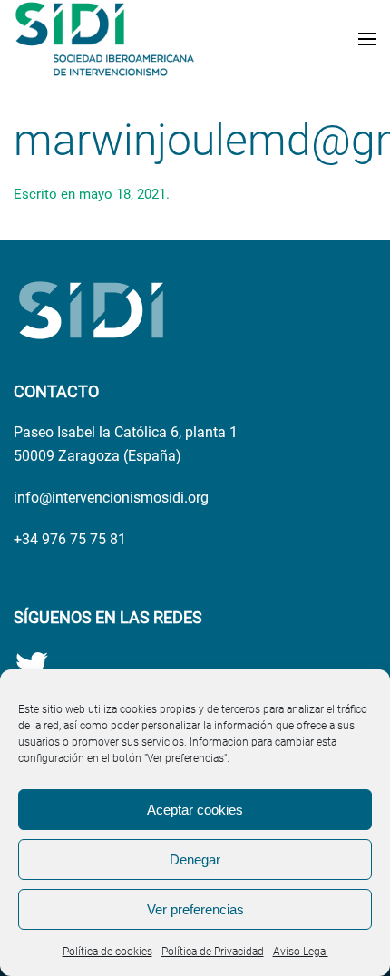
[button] (367, 39)
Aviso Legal (300, 951)
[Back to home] (104, 39)
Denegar (195, 859)
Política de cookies (107, 951)
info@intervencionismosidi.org (111, 497)
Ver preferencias (195, 909)
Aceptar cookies (195, 809)
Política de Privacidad (212, 951)
